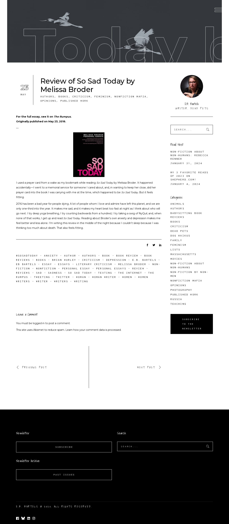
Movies (176, 259)
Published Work (74, 100)
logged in (39, 323)
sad (39, 272)
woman (81, 277)
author (70, 255)
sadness (55, 272)
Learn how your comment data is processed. (93, 329)
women (127, 277)
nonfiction (46, 268)
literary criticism (94, 264)
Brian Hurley (64, 260)
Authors (47, 96)
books (41, 260)
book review (127, 255)
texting (105, 272)
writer (42, 281)
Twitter (63, 277)
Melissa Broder (132, 264)
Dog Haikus (180, 235)
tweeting (42, 277)
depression (116, 260)
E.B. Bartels (144, 260)
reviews (23, 272)
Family (176, 240)
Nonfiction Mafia (130, 96)
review (138, 268)
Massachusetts (183, 254)
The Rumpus (62, 116)
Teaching (178, 304)
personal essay (76, 268)
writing (81, 281)
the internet (130, 272)
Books (64, 96)
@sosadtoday (27, 255)
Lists (175, 249)
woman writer (104, 277)
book (106, 255)
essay (47, 264)
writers (61, 281)
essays (64, 264)
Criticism (81, 96)
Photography (181, 290)
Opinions (48, 100)
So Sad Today (80, 272)
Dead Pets (179, 231)
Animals (177, 204)
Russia (176, 299)
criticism (91, 260)
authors (89, 255)
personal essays (111, 268)
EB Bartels (26, 264)
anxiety (51, 255)
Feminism (102, 96)
